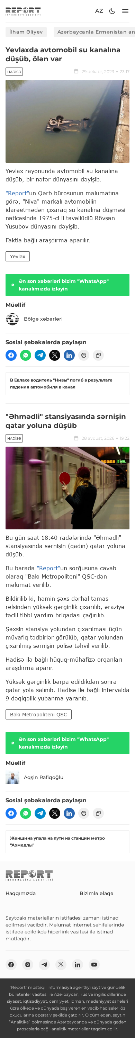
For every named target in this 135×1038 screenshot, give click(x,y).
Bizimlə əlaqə (97, 893)
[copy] (98, 355)
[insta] (27, 964)
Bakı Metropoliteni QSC (38, 714)
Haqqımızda (21, 893)
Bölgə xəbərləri (43, 319)
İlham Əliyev (26, 32)
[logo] (23, 11)
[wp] (25, 355)
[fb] (11, 355)
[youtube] (94, 964)
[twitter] (54, 355)
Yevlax (17, 256)
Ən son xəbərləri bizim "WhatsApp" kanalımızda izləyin (64, 285)
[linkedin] (69, 355)
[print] (83, 355)
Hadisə (14, 72)
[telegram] (40, 355)
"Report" (17, 193)
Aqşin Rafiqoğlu (43, 777)
